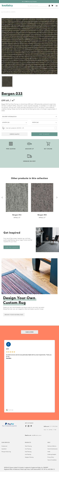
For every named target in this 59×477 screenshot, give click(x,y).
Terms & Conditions (52, 460)
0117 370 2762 (50, 426)
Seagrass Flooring (29, 457)
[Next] (56, 197)
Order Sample (14, 134)
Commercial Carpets (9, 12)
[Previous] (2, 197)
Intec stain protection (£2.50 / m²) (15, 128)
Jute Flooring (28, 454)
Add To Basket (44, 134)
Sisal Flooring (28, 451)
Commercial (4, 446)
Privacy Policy (51, 457)
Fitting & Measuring (6, 451)
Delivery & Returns (52, 446)
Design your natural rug (14, 314)
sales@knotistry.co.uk (33, 435)
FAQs (49, 451)
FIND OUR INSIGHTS (11, 247)
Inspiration (4, 449)
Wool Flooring (28, 446)
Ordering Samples (52, 454)
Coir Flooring (28, 449)
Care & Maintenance (52, 449)
